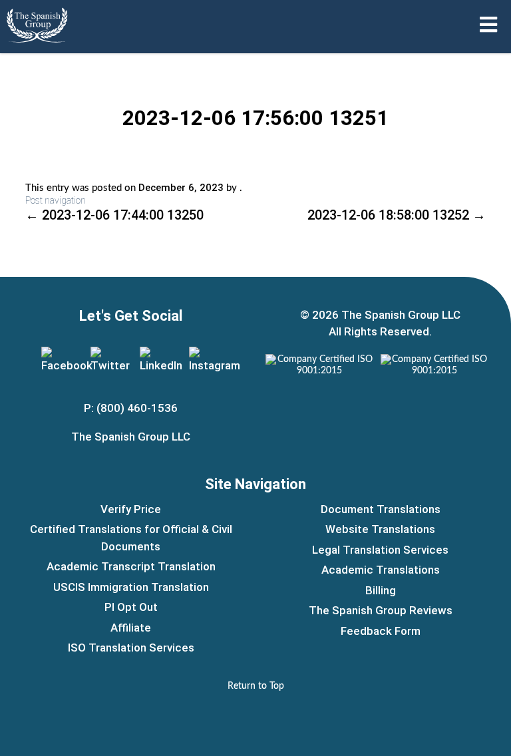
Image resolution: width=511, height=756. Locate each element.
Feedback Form (381, 631)
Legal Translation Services (380, 549)
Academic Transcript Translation (131, 566)
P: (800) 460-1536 (131, 408)
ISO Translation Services (131, 647)
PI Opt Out (131, 607)
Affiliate (130, 627)
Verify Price (130, 509)
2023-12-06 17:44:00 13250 (114, 215)
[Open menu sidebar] (488, 24)
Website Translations (380, 529)
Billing (380, 590)
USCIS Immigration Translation (131, 587)
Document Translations (380, 509)
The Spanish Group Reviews (380, 610)
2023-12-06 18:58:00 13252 (396, 215)
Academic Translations (380, 569)
